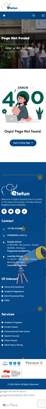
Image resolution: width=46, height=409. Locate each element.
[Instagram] (17, 211)
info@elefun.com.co (17, 235)
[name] (9, 5)
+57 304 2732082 (15, 228)
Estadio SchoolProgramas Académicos (23, 246)
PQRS (6, 300)
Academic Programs (13, 322)
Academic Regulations (14, 291)
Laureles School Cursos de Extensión (22, 261)
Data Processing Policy (14, 296)
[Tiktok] (24, 211)
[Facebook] (4, 211)
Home (8, 48)
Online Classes (10, 340)
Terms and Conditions (14, 287)
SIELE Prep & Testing (13, 345)
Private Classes (11, 327)
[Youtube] (10, 211)
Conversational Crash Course (17, 331)
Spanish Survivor (11, 336)
